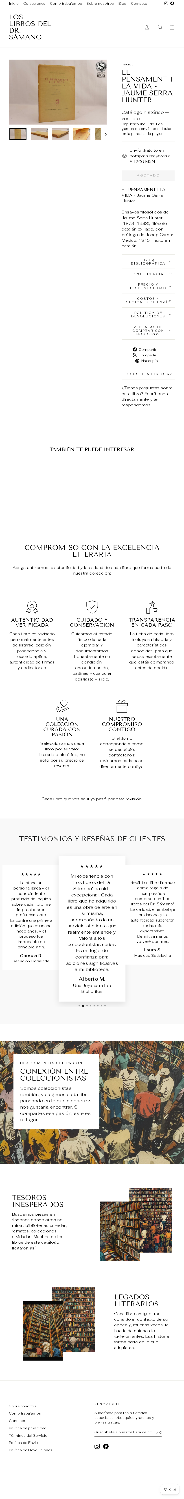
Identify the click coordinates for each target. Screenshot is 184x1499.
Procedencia (148, 274)
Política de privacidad (28, 1428)
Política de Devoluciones (148, 314)
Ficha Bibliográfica (148, 261)
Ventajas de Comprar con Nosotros (148, 330)
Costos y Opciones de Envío (148, 300)
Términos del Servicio (28, 1435)
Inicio (14, 3)
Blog (122, 3)
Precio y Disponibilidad (148, 286)
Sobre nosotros (100, 3)
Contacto (139, 3)
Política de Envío (23, 1443)
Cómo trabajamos (66, 3)
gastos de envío (136, 129)
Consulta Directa (148, 374)
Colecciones (34, 3)
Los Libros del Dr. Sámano (30, 27)
